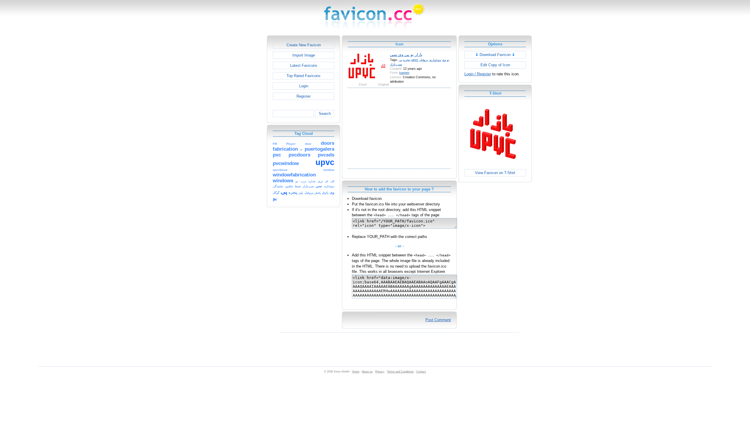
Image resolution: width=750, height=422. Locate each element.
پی (400, 60)
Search (325, 113)
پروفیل (423, 60)
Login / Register (477, 74)
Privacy (379, 371)
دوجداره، (435, 60)
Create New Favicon (304, 45)
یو (448, 60)
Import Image (303, 55)
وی (444, 60)
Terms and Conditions (400, 371)
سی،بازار (396, 64)
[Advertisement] (241, 123)
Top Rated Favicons (304, 76)
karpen (404, 72)
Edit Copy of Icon (495, 65)
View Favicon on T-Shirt (495, 173)
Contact (421, 371)
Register (303, 96)
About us (367, 371)
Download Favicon (495, 54)
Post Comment (438, 320)
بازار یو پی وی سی (406, 54)
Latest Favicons (303, 65)
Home (355, 371)
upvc (414, 60)
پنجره (406, 60)
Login (303, 86)
